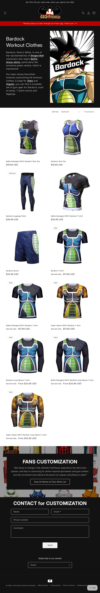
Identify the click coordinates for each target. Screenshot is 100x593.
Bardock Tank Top (58, 161)
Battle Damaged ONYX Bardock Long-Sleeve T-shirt (72, 380)
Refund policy (43, 585)
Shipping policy (83, 585)
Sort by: (55, 112)
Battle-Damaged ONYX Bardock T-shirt (67, 216)
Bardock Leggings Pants (16, 216)
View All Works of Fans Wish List (50, 482)
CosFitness (17, 585)
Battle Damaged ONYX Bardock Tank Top (23, 161)
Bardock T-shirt (57, 271)
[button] (5, 13)
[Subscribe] (69, 565)
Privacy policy (55, 585)
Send (50, 545)
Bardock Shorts (12, 271)
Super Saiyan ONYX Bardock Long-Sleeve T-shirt (26, 435)
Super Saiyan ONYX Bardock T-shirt (65, 325)
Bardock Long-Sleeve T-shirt (18, 380)
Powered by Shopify (28, 585)
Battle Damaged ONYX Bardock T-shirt (22, 325)
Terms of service (69, 585)
